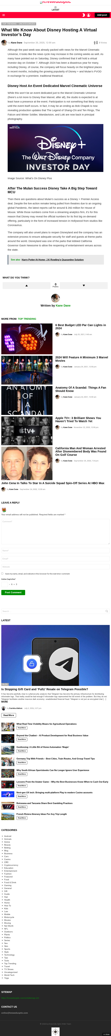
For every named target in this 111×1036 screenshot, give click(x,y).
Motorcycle (9, 917)
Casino (7, 859)
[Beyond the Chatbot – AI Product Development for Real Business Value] (7, 738)
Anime (7, 842)
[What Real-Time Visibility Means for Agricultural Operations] (7, 727)
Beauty (7, 845)
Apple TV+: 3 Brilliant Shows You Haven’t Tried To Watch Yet (78, 419)
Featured (8, 876)
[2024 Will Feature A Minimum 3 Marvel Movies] (26, 370)
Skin (6, 946)
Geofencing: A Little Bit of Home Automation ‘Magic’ (42, 747)
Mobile (7, 914)
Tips (6, 958)
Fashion (8, 874)
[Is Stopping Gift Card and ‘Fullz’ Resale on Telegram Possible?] (55, 655)
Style (6, 952)
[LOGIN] (88, 15)
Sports (7, 949)
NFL (6, 929)
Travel (7, 966)
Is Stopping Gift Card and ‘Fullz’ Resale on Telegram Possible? (44, 689)
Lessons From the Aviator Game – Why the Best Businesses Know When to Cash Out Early (62, 782)
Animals (7, 839)
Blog (5, 684)
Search (107, 612)
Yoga (6, 978)
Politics (7, 937)
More (4, 701)
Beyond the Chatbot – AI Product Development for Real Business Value (52, 735)
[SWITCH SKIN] (83, 15)
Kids (6, 908)
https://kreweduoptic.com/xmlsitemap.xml (20, 998)
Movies (7, 920)
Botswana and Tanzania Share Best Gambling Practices (44, 803)
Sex (6, 943)
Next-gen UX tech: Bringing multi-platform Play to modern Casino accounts (54, 792)
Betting (7, 848)
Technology (9, 955)
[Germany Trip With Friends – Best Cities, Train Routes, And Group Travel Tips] (7, 761)
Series (7, 940)
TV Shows (8, 969)
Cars (6, 856)
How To (7, 905)
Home (7, 903)
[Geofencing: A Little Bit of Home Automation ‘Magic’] (7, 750)
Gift (5, 891)
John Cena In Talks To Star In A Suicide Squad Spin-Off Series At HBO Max (52, 483)
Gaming (7, 885)
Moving (7, 923)
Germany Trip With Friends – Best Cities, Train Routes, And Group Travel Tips (55, 758)
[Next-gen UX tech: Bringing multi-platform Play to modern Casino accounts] (7, 794)
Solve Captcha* (8, 579)
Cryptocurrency (11, 865)
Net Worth (8, 926)
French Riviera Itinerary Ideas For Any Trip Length (41, 814)
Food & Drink (10, 882)
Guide (7, 894)
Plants (7, 934)
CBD (6, 862)
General (8, 888)
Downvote (84, 285)
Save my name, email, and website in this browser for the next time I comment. (37, 574)
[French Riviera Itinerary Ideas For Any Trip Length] (7, 816)
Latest (55, 10)
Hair (6, 897)
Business (8, 853)
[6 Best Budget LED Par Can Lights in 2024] (26, 338)
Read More (8, 715)
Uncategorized (10, 972)
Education (8, 868)
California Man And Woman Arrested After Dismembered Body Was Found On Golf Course (80, 451)
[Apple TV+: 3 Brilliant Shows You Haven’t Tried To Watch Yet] (26, 430)
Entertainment (10, 871)
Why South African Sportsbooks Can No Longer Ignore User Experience (52, 770)
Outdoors (8, 931)
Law (6, 911)
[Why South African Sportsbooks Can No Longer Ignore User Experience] (7, 773)
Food (6, 879)
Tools (6, 960)
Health (7, 900)
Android (7, 836)
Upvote (26, 285)
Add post (102, 15)
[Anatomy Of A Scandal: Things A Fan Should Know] (26, 400)
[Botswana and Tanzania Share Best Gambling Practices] (7, 806)
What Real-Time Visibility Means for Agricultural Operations (46, 724)
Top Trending (27, 319)
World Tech (9, 975)
